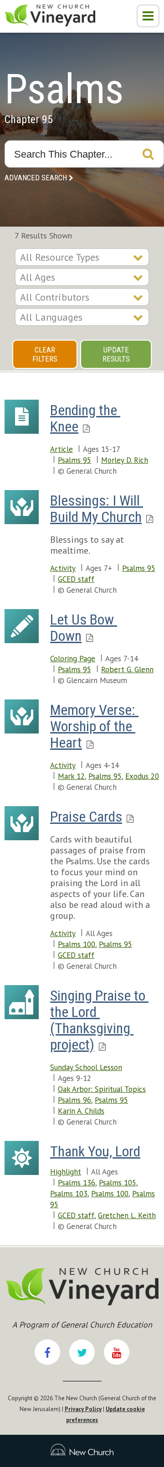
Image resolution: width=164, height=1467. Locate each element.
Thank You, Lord (95, 1151)
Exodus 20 (142, 776)
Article (61, 449)
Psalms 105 (117, 1183)
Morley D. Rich (124, 460)
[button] (148, 16)
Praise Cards (86, 816)
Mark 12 (71, 776)
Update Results (116, 354)
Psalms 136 (76, 1183)
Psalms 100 (76, 944)
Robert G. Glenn (127, 669)
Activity (63, 568)
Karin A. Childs (81, 1111)
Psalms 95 (74, 460)
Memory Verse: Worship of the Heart (94, 726)
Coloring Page (72, 659)
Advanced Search (36, 177)
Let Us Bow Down (83, 627)
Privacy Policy (83, 1409)
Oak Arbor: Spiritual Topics (102, 1089)
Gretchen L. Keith (127, 1215)
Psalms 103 (68, 1194)
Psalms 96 (74, 1100)
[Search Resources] (148, 154)
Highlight (65, 1172)
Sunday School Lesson (86, 1067)
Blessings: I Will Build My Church (96, 508)
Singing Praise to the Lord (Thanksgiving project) (99, 1020)
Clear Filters (44, 354)
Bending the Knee (85, 418)
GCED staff (76, 579)
